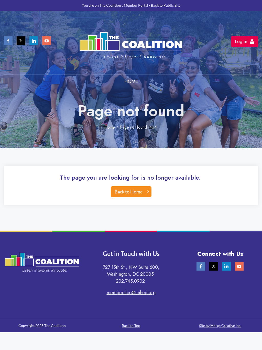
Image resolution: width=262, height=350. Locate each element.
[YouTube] (46, 40)
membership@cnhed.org (131, 292)
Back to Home (129, 191)
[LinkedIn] (33, 40)
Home (109, 127)
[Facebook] (8, 40)
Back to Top (131, 325)
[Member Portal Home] (131, 65)
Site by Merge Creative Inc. (220, 325)
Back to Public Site (165, 5)
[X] (21, 40)
